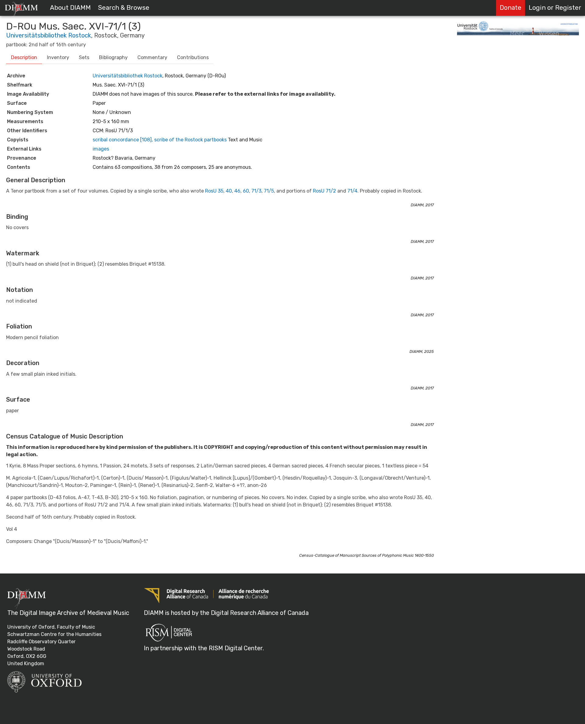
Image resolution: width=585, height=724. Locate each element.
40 (229, 191)
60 (246, 191)
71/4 (352, 191)
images (101, 149)
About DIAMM (70, 7)
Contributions (193, 57)
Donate (510, 7)
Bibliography (113, 57)
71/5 (269, 191)
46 (237, 191)
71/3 (256, 191)
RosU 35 (214, 191)
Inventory (58, 57)
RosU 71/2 (324, 191)
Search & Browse (123, 7)
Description (24, 57)
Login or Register (555, 7)
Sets (84, 57)
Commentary (152, 57)
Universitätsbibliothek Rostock (48, 35)
